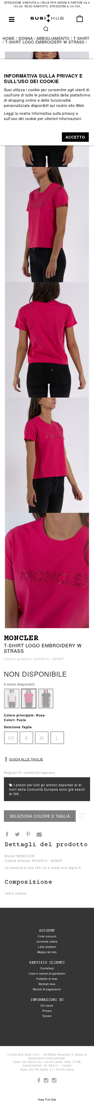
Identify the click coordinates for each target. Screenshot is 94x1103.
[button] (75, 137)
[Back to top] (79, 1088)
